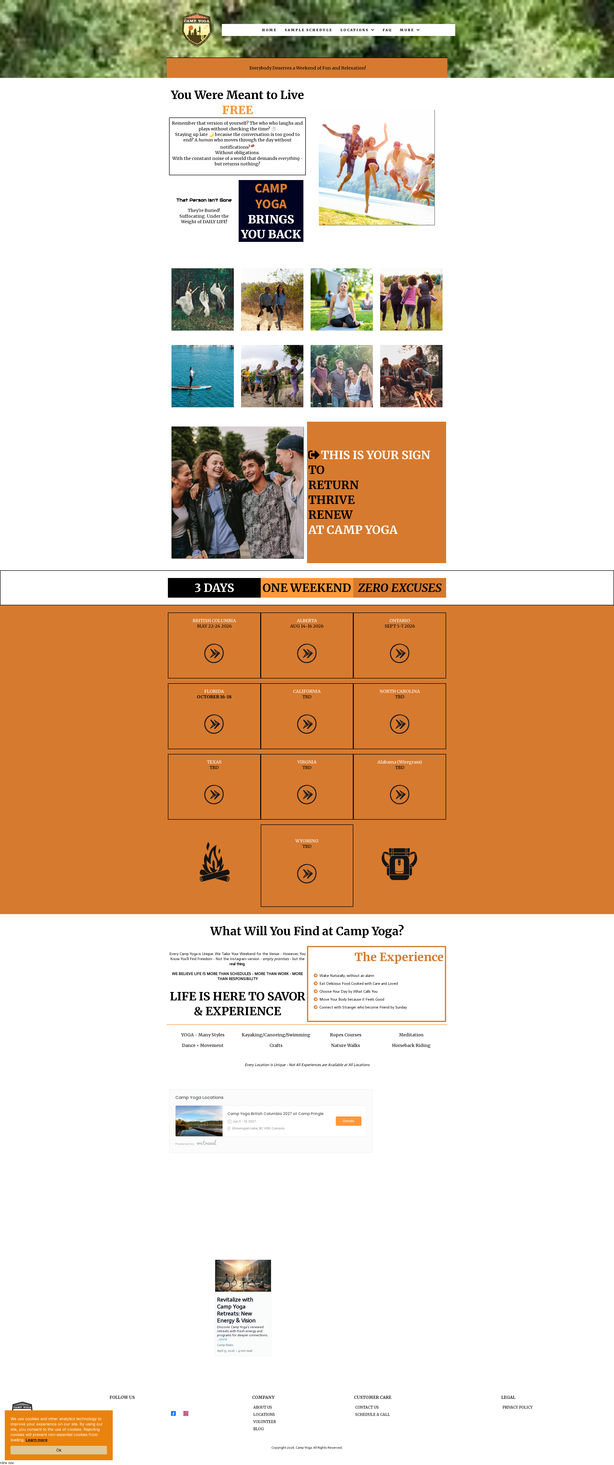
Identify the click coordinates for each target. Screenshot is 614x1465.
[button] (243, 1308)
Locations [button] (355, 30)
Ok (58, 1450)
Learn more (36, 1439)
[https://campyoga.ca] (197, 30)
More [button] (408, 30)
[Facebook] (173, 1413)
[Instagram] (186, 1413)
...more (222, 1339)
